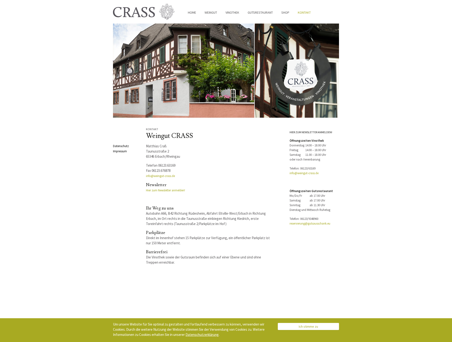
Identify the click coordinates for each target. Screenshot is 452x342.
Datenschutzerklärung (202, 334)
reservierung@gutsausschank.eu (310, 223)
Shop (285, 12)
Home (192, 12)
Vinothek (232, 12)
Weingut (211, 12)
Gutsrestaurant (260, 12)
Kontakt (304, 12)
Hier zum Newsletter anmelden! (165, 190)
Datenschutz (121, 146)
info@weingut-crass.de (160, 176)
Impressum (120, 151)
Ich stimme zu (308, 326)
